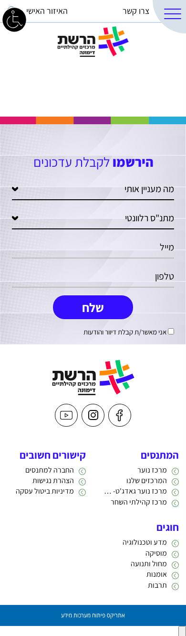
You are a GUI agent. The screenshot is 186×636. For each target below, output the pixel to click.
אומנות (156, 574)
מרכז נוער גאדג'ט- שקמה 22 (133, 491)
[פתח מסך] (14, 19)
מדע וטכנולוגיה (145, 542)
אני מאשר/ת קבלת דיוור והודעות (124, 331)
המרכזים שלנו (146, 480)
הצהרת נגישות (53, 480)
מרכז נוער (152, 470)
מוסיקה (156, 553)
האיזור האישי (47, 10)
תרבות (157, 585)
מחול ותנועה (149, 564)
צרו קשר (136, 10)
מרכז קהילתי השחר (139, 502)
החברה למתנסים (49, 470)
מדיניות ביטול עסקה (45, 491)
